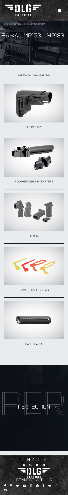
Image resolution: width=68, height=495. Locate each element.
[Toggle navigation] (59, 10)
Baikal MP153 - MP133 (34, 24)
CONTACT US (34, 460)
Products (16, 24)
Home (5, 24)
